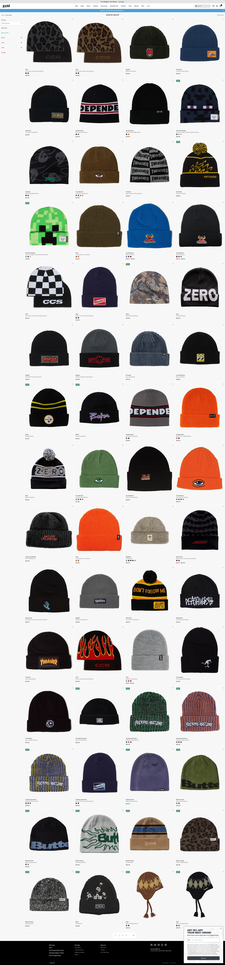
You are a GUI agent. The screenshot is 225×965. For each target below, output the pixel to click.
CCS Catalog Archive (55, 955)
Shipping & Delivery (79, 952)
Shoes (88, 6)
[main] (112, 476)
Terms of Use (173, 963)
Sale (148, 6)
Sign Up (203, 958)
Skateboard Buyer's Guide (56, 953)
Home (3, 15)
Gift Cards (52, 945)
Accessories (104, 6)
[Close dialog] (221, 928)
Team (130, 6)
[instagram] (155, 945)
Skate (82, 6)
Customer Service (79, 950)
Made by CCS (114, 6)
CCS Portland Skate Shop (56, 950)
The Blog (103, 950)
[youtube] (162, 945)
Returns (77, 955)
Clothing (95, 6)
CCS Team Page (105, 952)
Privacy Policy (165, 963)
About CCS (103, 947)
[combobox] (190, 940)
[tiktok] (166, 945)
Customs (123, 6)
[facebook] (152, 945)
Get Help (77, 945)
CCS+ (142, 6)
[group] (112, 2)
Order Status (78, 947)
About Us (103, 945)
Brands (136, 6)
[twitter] (159, 945)
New (76, 6)
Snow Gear (9, 15)
